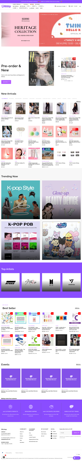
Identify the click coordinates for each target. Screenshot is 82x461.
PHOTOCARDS (38, 98)
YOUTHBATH (17, 139)
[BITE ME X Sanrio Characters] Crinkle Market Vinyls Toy (46, 142)
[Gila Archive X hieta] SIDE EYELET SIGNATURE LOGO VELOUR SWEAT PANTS (47, 119)
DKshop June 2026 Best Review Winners (29, 391)
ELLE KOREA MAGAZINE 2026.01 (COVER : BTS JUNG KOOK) (74, 350)
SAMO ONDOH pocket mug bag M (47, 350)
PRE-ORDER (37, 4)
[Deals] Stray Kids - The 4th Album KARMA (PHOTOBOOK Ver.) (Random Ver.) (20, 351)
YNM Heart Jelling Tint (20, 163)
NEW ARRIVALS (15, 6)
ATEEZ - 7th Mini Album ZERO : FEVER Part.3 (61, 328)
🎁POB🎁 (32, 4)
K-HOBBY (14, 8)
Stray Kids (44, 325)
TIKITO (57, 161)
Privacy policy (9, 452)
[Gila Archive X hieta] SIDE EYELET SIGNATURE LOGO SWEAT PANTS (61, 119)
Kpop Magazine (18, 98)
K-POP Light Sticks (46, 98)
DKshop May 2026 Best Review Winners (49, 391)
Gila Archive (4, 116)
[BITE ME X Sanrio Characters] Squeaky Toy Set (61, 142)
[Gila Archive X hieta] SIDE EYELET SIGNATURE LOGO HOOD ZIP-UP (6, 142)
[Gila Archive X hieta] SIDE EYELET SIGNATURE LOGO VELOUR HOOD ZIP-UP (74, 119)
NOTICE (37, 8)
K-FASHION (41, 6)
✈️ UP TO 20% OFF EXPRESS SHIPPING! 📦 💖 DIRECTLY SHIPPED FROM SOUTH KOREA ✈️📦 (41, 1)
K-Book (69, 98)
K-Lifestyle (74, 98)
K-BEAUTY (34, 6)
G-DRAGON (63, 73)
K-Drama (64, 98)
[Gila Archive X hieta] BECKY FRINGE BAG (19, 118)
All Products (5, 98)
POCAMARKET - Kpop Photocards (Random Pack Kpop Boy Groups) (34, 328)
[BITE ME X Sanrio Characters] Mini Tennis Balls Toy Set (33, 142)
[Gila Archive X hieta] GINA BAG (34, 118)
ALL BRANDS (31, 8)
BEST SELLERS (22, 6)
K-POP (28, 6)
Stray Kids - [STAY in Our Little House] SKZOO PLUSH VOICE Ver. (47, 328)
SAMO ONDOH (45, 347)
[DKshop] (6, 6)
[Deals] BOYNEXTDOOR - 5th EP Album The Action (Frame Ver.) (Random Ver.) (47, 164)
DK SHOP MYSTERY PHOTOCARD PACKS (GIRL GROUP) (7, 350)
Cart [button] (80, 6)
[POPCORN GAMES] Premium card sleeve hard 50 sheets (7, 328)
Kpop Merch (25, 98)
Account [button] (75, 6)
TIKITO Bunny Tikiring (60, 163)
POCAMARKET (31, 325)
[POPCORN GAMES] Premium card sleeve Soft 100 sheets (34, 350)
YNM (16, 161)
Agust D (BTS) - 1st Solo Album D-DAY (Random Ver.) (61, 350)
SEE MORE (5, 82)
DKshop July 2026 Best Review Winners (9, 391)
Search (72, 6)
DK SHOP (17, 325)
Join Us (75, 432)
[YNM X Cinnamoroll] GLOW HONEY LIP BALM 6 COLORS (34, 164)
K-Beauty (59, 98)
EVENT (41, 8)
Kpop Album (31, 98)
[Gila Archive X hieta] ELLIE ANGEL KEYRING (7, 118)
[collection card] (20, 199)
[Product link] (68, 68)
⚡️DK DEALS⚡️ (26, 4)
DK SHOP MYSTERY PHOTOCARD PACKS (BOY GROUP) (20, 328)
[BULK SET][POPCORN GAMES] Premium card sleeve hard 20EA (74, 328)
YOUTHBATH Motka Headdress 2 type (19, 142)
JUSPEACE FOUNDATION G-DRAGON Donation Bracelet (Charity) (67, 76)
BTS (56, 347)
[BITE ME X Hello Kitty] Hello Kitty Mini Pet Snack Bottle (74, 142)
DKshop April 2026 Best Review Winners (70, 391)
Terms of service (19, 452)
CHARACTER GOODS (23, 8)
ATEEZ (57, 325)
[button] (37, 43)
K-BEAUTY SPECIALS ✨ (17, 4)
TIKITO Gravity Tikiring (74, 163)
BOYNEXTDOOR (45, 161)
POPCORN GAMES (5, 325)
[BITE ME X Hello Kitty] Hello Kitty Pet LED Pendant (6, 164)
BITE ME (30, 139)
